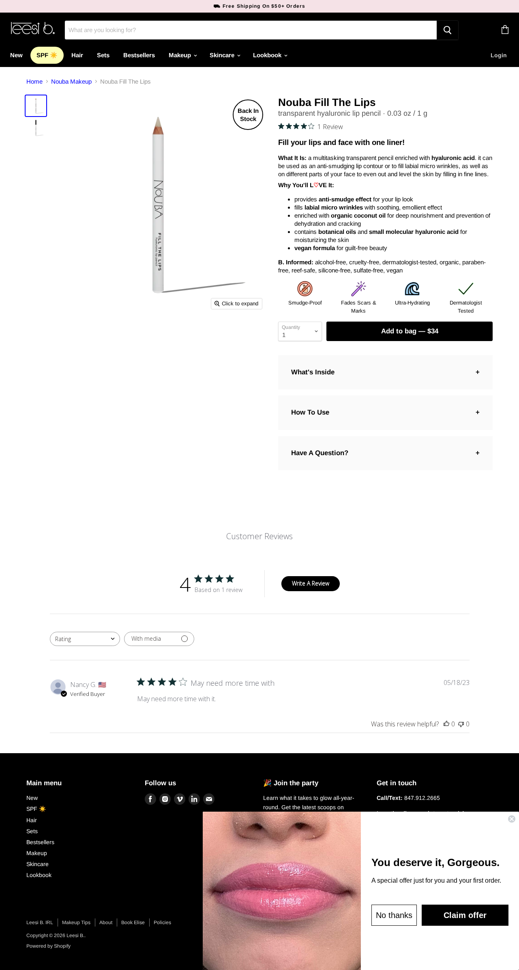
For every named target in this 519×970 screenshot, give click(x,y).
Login (499, 55)
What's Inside (313, 372)
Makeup (181, 55)
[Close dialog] (512, 819)
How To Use (310, 412)
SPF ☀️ (47, 55)
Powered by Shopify (48, 946)
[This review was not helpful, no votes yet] (461, 723)
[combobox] (85, 639)
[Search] (447, 30)
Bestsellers (139, 55)
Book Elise (133, 922)
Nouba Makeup (71, 81)
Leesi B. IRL (39, 922)
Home (34, 81)
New (16, 55)
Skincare (223, 55)
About (105, 922)
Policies (162, 922)
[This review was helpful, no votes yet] (446, 723)
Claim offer (465, 915)
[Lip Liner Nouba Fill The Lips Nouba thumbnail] (36, 105)
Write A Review (310, 583)
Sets (103, 55)
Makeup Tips (76, 922)
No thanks (394, 915)
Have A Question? (319, 453)
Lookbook (268, 55)
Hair (77, 55)
